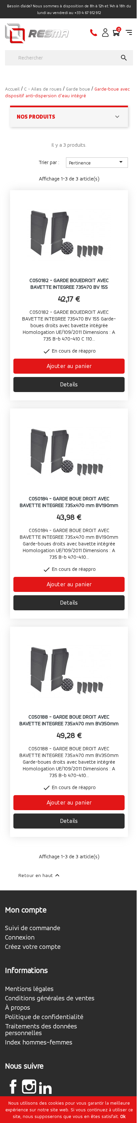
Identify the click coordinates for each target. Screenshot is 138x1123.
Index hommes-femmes (38, 1042)
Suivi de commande (32, 928)
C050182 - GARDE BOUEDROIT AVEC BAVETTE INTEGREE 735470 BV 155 (69, 283)
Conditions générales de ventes (49, 998)
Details (69, 384)
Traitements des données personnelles (41, 1029)
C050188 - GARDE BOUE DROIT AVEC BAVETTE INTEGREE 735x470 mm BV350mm (69, 720)
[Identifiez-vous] (105, 35)
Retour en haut (39, 875)
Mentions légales (29, 989)
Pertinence (97, 162)
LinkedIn (45, 1088)
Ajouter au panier (69, 365)
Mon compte (26, 909)
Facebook (13, 1087)
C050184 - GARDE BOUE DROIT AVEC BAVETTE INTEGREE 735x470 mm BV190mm (69, 501)
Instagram (29, 1087)
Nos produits (36, 116)
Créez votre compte (33, 947)
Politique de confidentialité (44, 1017)
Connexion (19, 937)
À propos (17, 1007)
